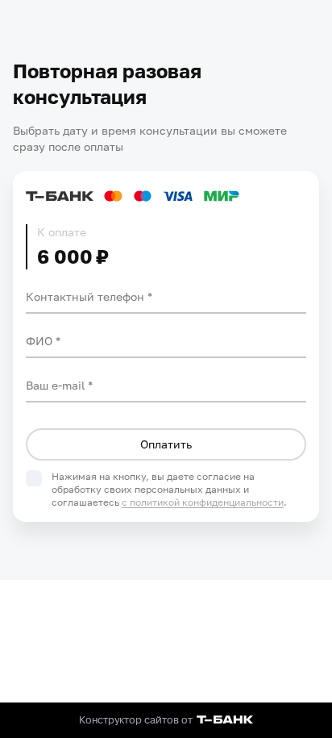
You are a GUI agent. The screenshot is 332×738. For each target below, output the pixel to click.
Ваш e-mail (57, 385)
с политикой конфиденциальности (203, 502)
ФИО (41, 341)
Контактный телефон (86, 296)
